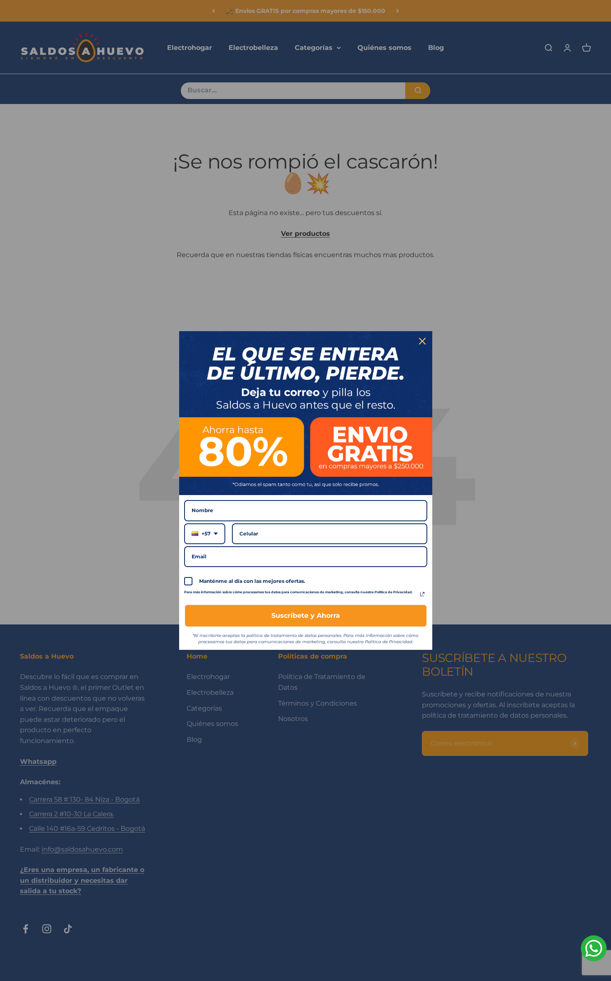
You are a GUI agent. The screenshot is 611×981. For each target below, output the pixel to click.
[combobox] (204, 533)
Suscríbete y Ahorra (305, 615)
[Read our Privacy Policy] (422, 594)
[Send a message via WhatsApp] (594, 948)
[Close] (422, 341)
